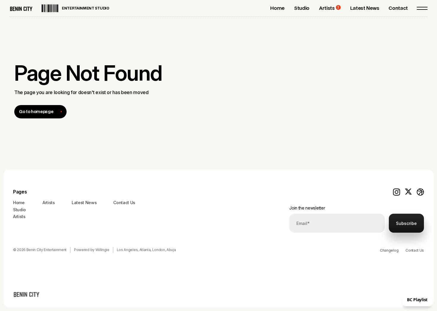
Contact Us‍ (124, 202)
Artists (19, 216)
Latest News (84, 202)
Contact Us (414, 250)
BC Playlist (417, 299)
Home (19, 202)
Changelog (389, 250)
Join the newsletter (307, 207)
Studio (19, 209)
